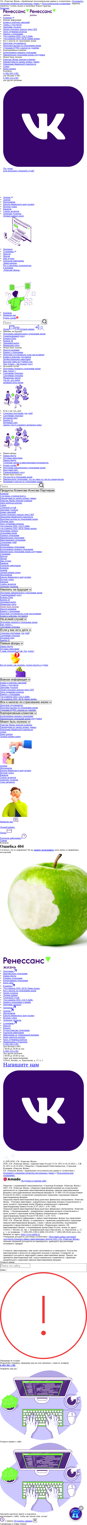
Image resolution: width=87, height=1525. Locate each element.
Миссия (6, 256)
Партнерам (7, 249)
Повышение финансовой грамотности (19, 64)
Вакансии (7, 209)
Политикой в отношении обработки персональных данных (29, 1173)
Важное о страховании (13, 34)
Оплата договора (10, 993)
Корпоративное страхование (12, 547)
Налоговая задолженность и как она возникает (23, 354)
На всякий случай (12, 619)
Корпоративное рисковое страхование (19, 52)
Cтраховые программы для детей (18, 413)
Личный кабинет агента (10, 572)
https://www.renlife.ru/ (30, 1234)
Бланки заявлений (8, 512)
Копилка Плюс (9, 338)
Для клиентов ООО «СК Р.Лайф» (18, 36)
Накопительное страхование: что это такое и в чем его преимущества (33, 479)
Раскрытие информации (13, 261)
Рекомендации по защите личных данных (21, 62)
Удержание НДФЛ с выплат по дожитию (21, 48)
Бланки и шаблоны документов (17, 357)
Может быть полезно (9, 606)
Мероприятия (9, 202)
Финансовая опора (11, 345)
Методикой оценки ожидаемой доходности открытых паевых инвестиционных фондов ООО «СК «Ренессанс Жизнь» (41, 1237)
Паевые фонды (9, 455)
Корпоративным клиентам (17, 713)
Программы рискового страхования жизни (22, 368)
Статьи (6, 66)
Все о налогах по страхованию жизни (24, 702)
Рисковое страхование (9, 535)
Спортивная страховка (13, 373)
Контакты (7, 313)
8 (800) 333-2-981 (11, 78)
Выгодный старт (10, 470)
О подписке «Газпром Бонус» (13, 496)
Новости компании (11, 350)
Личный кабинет (7, 827)
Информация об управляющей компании (21, 1035)
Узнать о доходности (12, 24)
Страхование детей (8, 542)
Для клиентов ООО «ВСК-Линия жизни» (21, 38)
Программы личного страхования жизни (9, 531)
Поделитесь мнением (23, 1521)
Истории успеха (10, 206)
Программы (8, 971)
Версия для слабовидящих (15, 1183)
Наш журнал (8, 258)
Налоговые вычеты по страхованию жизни (22, 45)
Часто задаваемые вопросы (15, 31)
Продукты (6, 490)
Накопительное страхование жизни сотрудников (24, 55)
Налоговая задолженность (14, 43)
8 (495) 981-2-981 (11, 73)
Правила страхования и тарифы (17, 1002)
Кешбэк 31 (8, 420)
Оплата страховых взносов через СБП (20, 29)
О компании (8, 251)
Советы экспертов (11, 211)
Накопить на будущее (14, 589)
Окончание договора (12, 27)
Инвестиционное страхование (13, 540)
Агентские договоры (12, 213)
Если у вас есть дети (14, 630)
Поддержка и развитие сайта (33, 1181)
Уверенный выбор (11, 343)
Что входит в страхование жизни (17, 477)
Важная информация (14, 679)
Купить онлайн (9, 318)
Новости (7, 254)
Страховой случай (8, 507)
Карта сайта (8, 983)
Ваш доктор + (9, 371)
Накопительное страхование (12, 537)
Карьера (6, 1028)
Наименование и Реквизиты (15, 1042)
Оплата (3, 832)
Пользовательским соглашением (56, 3)
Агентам (7, 197)
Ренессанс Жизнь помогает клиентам (19, 59)
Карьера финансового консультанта (18, 204)
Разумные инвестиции (12, 458)
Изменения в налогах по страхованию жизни (22, 481)
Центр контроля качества (11, 503)
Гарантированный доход (14, 336)
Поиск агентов (9, 68)
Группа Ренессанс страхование (16, 1030)
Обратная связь (7, 521)
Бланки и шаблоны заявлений (16, 22)
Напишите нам (9, 315)
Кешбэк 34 (8, 340)
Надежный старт (10, 418)
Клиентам (7, 17)
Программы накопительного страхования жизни (24, 334)
